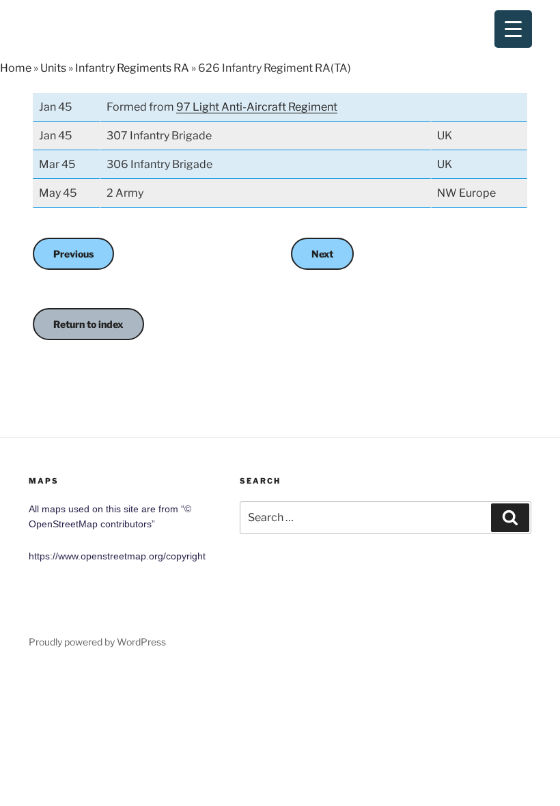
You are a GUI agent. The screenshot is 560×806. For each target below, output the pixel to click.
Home (15, 67)
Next (322, 254)
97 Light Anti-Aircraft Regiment (256, 106)
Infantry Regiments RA (132, 67)
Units (53, 67)
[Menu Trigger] (513, 29)
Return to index (88, 324)
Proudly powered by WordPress (97, 642)
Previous (73, 254)
